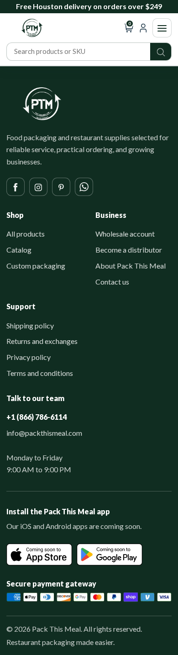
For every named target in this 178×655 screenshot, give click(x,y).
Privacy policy (28, 357)
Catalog (18, 249)
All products (25, 233)
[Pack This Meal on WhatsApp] (84, 187)
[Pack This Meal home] (42, 103)
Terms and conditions (39, 373)
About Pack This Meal (130, 265)
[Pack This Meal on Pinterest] (61, 187)
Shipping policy (30, 325)
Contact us (112, 281)
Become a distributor (128, 249)
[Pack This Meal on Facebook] (15, 187)
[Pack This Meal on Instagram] (38, 187)
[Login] (143, 28)
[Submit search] (160, 51)
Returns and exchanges (42, 341)
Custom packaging (35, 265)
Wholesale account (125, 233)
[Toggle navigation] (162, 27)
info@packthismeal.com (44, 432)
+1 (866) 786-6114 (36, 416)
